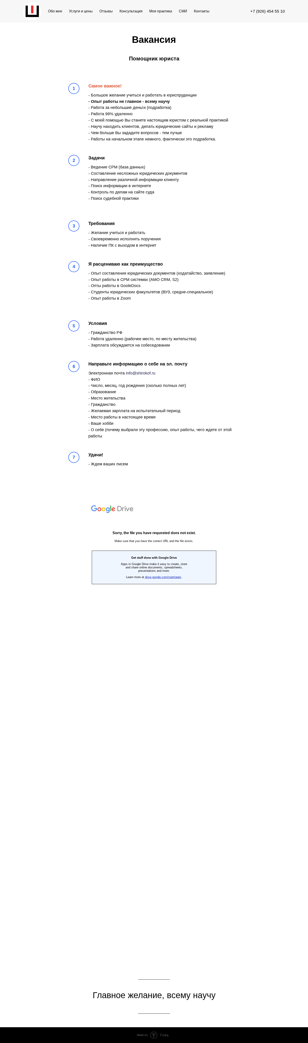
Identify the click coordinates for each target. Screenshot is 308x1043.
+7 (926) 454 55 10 (267, 11)
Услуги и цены (81, 11)
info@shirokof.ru (140, 373)
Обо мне (55, 11)
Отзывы (106, 11)
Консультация (131, 11)
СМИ (183, 11)
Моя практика (160, 11)
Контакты (201, 11)
